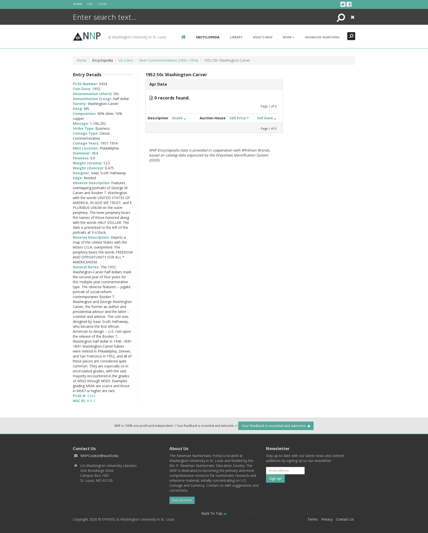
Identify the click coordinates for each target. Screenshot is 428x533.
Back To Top (212, 513)
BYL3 (91, 400)
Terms (312, 519)
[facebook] (349, 4)
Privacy (327, 519)
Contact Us (345, 519)
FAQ (90, 4)
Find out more (182, 500)
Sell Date (265, 118)
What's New (262, 37)
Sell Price (238, 118)
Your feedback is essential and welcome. (274, 425)
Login (102, 4)
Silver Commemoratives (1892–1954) (168, 60)
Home (81, 60)
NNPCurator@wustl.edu (99, 455)
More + (288, 37)
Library (236, 37)
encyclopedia (207, 37)
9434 (91, 395)
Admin (77, 4)
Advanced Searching (322, 37)
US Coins (126, 60)
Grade (178, 118)
